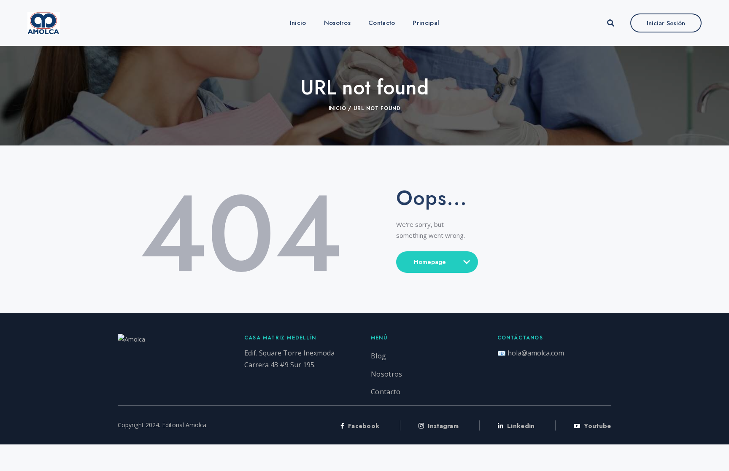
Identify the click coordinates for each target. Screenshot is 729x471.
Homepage (430, 265)
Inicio (337, 108)
